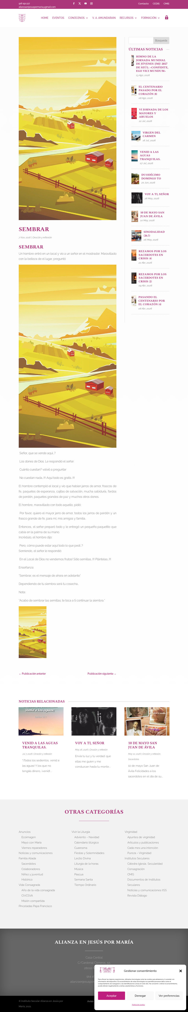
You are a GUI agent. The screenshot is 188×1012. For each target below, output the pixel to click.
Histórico (26, 879)
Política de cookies (138, 1005)
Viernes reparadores (34, 848)
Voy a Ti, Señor (89, 743)
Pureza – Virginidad (139, 853)
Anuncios (24, 832)
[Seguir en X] (79, 3)
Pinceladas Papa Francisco (35, 906)
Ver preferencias (169, 995)
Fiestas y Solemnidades (89, 853)
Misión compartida (33, 901)
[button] (180, 971)
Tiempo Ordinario (85, 885)
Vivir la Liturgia (81, 832)
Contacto (143, 3)
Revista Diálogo (137, 895)
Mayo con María (31, 842)
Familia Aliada (27, 858)
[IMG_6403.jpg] (32, 633)
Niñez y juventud (32, 874)
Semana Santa (83, 879)
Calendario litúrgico (86, 842)
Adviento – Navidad (86, 837)
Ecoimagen (28, 837)
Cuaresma (80, 848)
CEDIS (156, 3)
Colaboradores (30, 869)
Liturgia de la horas (86, 863)
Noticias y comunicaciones (36, 853)
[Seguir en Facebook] (74, 3)
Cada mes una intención (142, 848)
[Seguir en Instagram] (91, 3)
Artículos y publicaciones (143, 842)
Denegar (140, 995)
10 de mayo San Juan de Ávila (142, 745)
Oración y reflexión (42, 237)
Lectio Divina (82, 858)
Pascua (78, 874)
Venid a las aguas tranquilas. (40, 745)
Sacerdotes (133, 759)
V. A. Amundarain (104, 17)
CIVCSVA (27, 895)
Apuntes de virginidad (141, 837)
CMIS (166, 3)
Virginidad (131, 832)
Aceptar (111, 995)
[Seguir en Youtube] (85, 3)
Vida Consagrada (29, 885)
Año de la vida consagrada (38, 890)
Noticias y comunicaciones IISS (147, 890)
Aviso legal (93, 1001)
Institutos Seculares (137, 858)
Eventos (58, 17)
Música (78, 869)
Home (44, 17)
